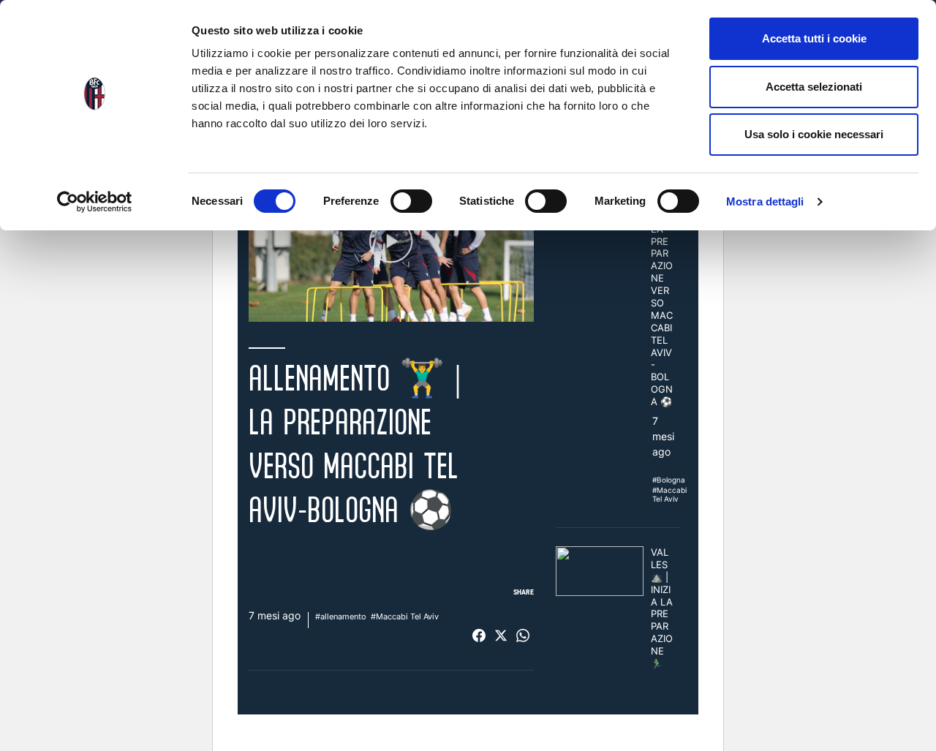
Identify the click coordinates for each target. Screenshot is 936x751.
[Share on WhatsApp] (523, 635)
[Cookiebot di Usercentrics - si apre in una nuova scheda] (95, 202)
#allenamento (340, 616)
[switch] (411, 201)
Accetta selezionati (814, 86)
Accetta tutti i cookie (814, 38)
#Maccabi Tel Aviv (405, 616)
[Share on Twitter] (501, 635)
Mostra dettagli (765, 201)
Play (391, 241)
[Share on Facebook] (479, 635)
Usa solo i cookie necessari (813, 134)
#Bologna (668, 479)
